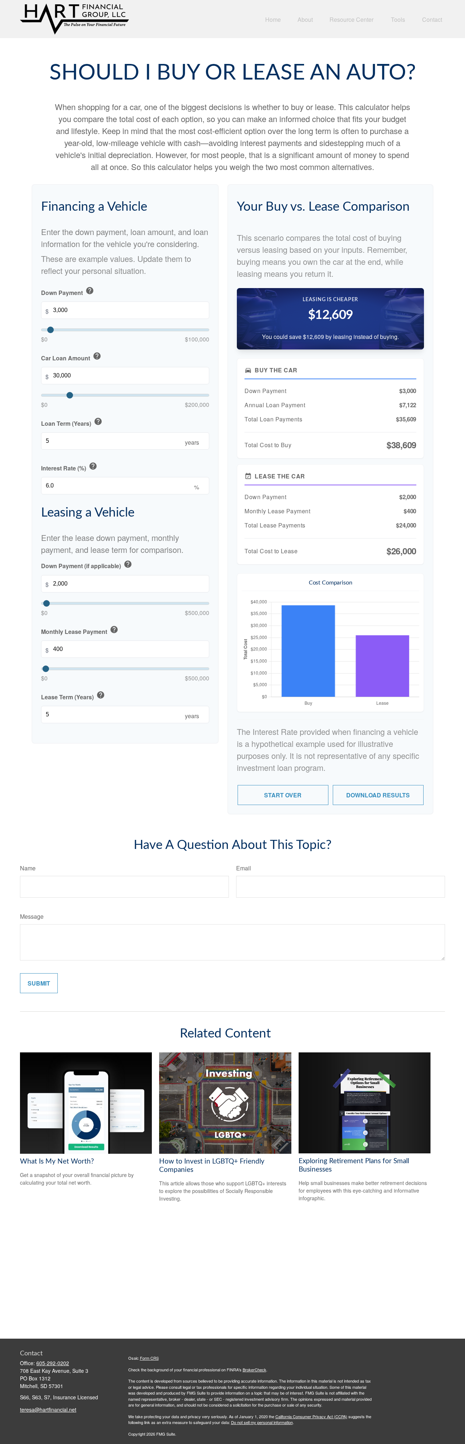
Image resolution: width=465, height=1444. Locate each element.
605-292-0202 (52, 1363)
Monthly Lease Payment (79, 630)
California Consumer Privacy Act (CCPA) (311, 1416)
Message (32, 916)
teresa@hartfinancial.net (48, 1409)
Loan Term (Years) (71, 422)
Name (28, 868)
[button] (273, 19)
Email (243, 868)
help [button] (89, 290)
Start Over (283, 795)
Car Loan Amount (71, 357)
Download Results (378, 795)
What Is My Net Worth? (57, 1161)
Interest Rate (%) (69, 467)
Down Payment (67, 291)
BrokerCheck (254, 1369)
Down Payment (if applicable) (86, 565)
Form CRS (149, 1358)
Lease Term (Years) (73, 696)
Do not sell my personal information (262, 1422)
